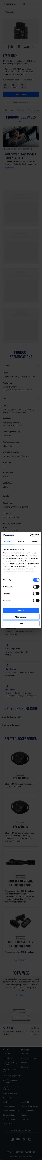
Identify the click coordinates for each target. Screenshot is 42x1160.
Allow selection (21, 617)
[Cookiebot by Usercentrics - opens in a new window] (29, 535)
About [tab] (34, 541)
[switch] (36, 587)
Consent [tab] (7, 541)
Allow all (21, 610)
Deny (21, 623)
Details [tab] (21, 541)
